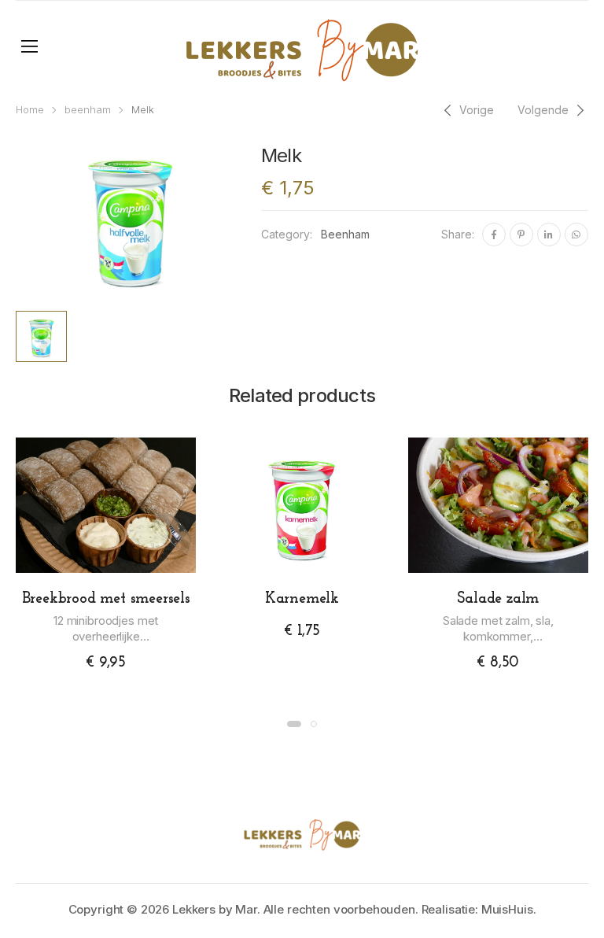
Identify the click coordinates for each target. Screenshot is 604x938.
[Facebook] (494, 234)
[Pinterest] (521, 234)
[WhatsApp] (576, 234)
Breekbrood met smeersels (106, 599)
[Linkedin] (549, 234)
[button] (294, 724)
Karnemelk (302, 599)
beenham (87, 110)
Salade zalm (498, 599)
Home (30, 110)
